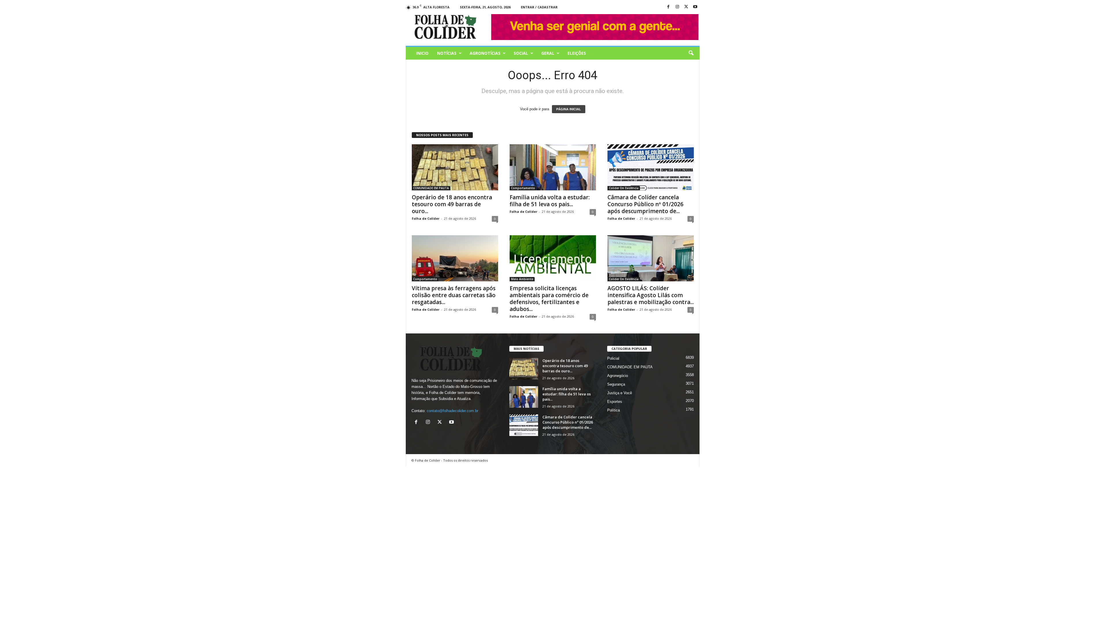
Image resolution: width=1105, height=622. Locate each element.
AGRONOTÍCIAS (485, 53)
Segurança (616, 384)
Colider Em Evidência (624, 188)
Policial (613, 358)
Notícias (446, 53)
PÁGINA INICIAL (568, 109)
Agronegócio (617, 375)
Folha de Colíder (425, 218)
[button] (691, 53)
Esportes (614, 401)
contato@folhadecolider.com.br (452, 411)
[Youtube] (695, 7)
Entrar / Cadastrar (539, 7)
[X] (686, 7)
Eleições (576, 53)
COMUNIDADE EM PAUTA (431, 188)
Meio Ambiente (522, 279)
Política (613, 410)
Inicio (422, 53)
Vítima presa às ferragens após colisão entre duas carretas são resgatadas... (454, 295)
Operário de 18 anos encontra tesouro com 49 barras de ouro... (452, 204)
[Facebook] (668, 7)
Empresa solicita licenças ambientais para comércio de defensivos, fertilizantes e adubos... (549, 299)
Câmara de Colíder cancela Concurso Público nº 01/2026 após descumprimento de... (645, 204)
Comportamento (523, 188)
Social (521, 53)
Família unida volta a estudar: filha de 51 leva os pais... (550, 201)
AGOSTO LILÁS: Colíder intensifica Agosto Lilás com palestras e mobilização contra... (650, 295)
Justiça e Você (619, 393)
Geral (547, 53)
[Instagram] (677, 7)
